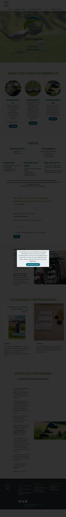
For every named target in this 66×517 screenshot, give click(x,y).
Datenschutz (33, 261)
